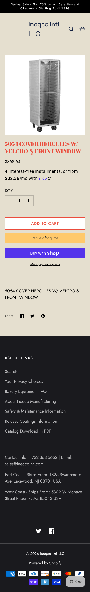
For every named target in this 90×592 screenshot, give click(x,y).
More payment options (45, 264)
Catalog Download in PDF (28, 431)
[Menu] (8, 29)
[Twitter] (38, 531)
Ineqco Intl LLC (43, 29)
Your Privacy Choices (24, 381)
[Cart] (82, 29)
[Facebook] (51, 531)
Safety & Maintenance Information (35, 411)
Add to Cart (45, 223)
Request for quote (45, 237)
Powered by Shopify (45, 563)
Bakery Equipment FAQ (26, 391)
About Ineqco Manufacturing (30, 401)
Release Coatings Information (31, 421)
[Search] (71, 29)
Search (11, 371)
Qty (9, 190)
